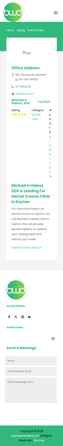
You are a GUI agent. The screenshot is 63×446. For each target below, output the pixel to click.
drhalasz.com (24, 94)
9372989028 (23, 87)
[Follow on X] (15, 317)
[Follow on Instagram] (22, 317)
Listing (21, 30)
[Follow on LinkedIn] (29, 317)
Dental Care (35, 30)
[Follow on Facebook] (9, 317)
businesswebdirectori (25, 436)
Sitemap (38, 440)
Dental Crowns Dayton (26, 248)
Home (10, 30)
